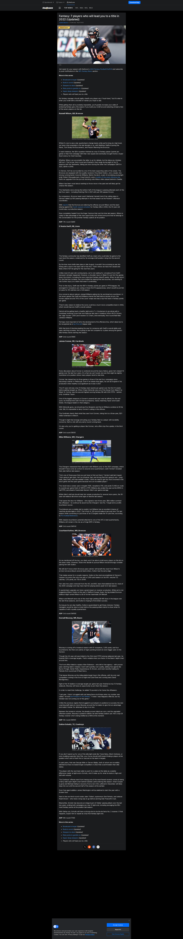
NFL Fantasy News (85, 71)
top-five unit (77, 324)
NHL (86, 8)
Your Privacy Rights (118, 934)
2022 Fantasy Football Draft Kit (101, 69)
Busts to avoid (68, 83)
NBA (81, 8)
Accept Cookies (118, 925)
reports (65, 205)
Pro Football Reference (69, 516)
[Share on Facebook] (93, 846)
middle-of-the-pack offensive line (108, 177)
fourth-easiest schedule (81, 207)
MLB (91, 8)
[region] (91, 928)
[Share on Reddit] (89, 846)
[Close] (129, 920)
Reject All (118, 929)
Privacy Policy (89, 934)
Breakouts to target (70, 80)
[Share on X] (84, 846)
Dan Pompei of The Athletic (80, 696)
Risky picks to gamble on (72, 88)
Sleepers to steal (69, 85)
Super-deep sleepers (70, 91)
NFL (77, 8)
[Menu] (60, 8)
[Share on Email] (98, 846)
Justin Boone (63, 22)
